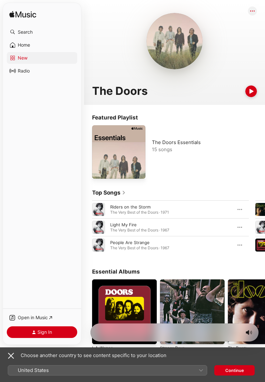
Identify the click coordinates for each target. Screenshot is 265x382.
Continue (234, 370)
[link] (109, 192)
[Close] (11, 356)
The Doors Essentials (176, 142)
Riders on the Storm (130, 206)
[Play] (251, 91)
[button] (42, 32)
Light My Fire (123, 224)
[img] (22, 14)
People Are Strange (130, 242)
